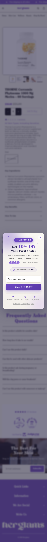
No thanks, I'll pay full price (23, 304)
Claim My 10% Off (24, 287)
